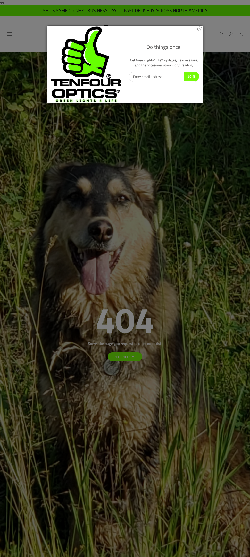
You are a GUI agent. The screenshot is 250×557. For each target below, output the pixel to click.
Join (191, 76)
